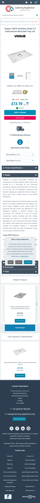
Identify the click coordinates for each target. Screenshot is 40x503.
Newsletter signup (19, 419)
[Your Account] (31, 2)
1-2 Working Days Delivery (20, 135)
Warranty (10, 464)
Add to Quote (20, 118)
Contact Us (30, 456)
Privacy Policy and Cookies (30, 480)
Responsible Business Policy (30, 476)
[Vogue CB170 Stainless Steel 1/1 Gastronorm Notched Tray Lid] (20, 351)
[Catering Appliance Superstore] (20, 9)
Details (7, 175)
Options (18, 262)
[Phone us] (26, 2)
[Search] (37, 15)
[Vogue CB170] (20, 55)
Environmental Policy (9, 476)
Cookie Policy (25, 256)
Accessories (8, 267)
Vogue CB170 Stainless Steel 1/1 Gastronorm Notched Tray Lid (20, 363)
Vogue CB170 (34, 21)
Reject (11, 262)
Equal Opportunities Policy (30, 472)
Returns (9, 468)
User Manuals (10, 490)
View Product (20, 321)
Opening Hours (30, 490)
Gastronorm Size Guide (20, 148)
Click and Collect (30, 460)
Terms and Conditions (10, 472)
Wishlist (26, 122)
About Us (10, 456)
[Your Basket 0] (35, 2)
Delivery (9, 460)
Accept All (28, 262)
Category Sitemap (10, 486)
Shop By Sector (30, 486)
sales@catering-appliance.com (21, 414)
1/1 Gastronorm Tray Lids (24, 21)
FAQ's (7, 271)
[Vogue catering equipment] (20, 36)
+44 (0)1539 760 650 (21, 409)
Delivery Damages (30, 464)
